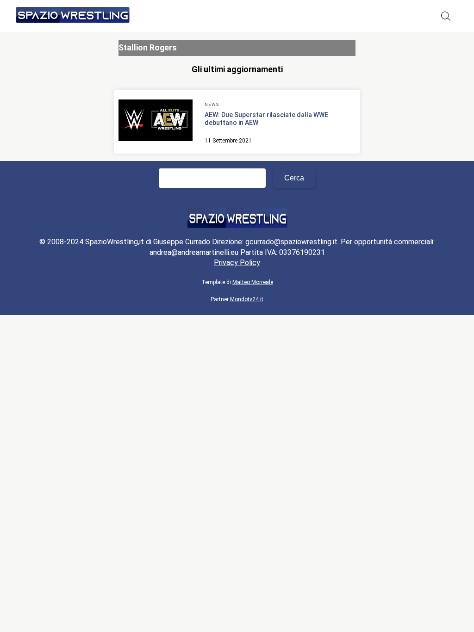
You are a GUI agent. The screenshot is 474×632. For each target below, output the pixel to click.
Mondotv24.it (246, 299)
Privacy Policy (237, 262)
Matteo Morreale (252, 282)
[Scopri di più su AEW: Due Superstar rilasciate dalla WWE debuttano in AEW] (155, 121)
